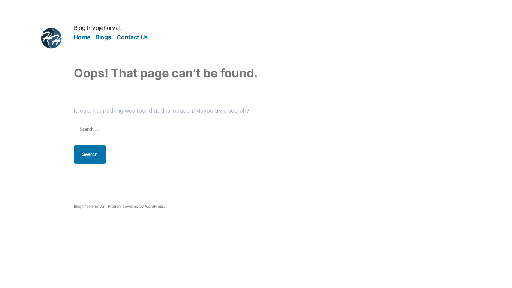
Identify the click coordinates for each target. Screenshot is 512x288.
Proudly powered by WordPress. (136, 206)
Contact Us (132, 37)
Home (82, 37)
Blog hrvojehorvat (97, 28)
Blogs (103, 37)
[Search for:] (256, 129)
